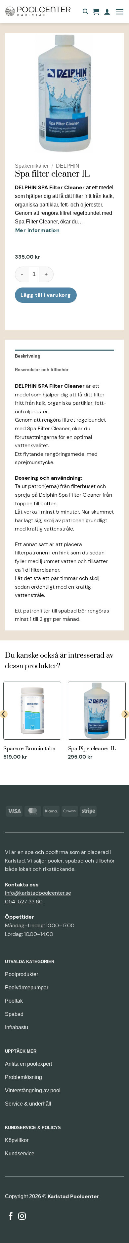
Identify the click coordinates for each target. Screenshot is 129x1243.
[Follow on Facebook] (11, 1216)
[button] (85, 11)
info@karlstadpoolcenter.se (38, 892)
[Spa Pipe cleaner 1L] (97, 722)
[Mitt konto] (107, 11)
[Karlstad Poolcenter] (38, 11)
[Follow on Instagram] (22, 1216)
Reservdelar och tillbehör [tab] (41, 369)
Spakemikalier (32, 166)
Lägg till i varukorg (46, 294)
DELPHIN (67, 166)
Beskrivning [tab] (27, 356)
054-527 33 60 (24, 901)
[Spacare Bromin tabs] (32, 722)
